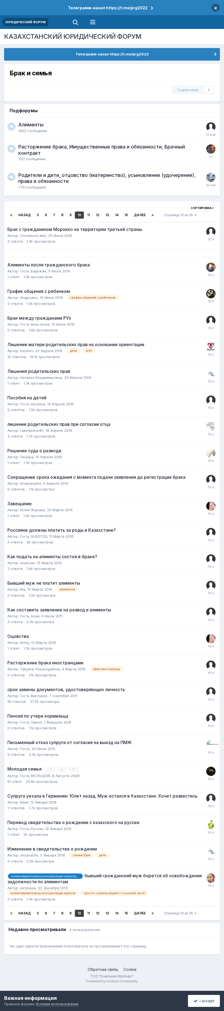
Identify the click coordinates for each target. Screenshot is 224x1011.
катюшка (28, 888)
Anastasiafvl (30, 483)
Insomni (26, 351)
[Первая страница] (11, 215)
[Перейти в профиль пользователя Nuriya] (211, 267)
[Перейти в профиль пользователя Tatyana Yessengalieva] (211, 665)
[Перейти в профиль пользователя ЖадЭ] (211, 878)
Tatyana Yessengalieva (40, 669)
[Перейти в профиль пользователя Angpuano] (211, 293)
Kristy (24, 642)
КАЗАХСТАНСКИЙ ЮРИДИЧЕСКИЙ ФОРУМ (73, 36)
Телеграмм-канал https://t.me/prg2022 (108, 7)
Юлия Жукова (32, 510)
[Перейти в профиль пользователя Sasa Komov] (211, 771)
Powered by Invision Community (112, 981)
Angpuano (29, 297)
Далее (140, 215)
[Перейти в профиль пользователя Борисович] (211, 426)
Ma (22, 589)
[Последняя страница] (153, 215)
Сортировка (201, 208)
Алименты (30, 124)
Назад (24, 215)
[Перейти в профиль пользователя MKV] (211, 177)
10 (79, 215)
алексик (27, 563)
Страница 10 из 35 (179, 215)
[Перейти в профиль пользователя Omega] (211, 453)
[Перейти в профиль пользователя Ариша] (211, 506)
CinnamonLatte (33, 235)
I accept (206, 1000)
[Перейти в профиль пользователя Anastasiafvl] (211, 479)
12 (97, 215)
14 (117, 215)
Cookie (130, 969)
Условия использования (57, 1004)
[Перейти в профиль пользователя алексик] (211, 559)
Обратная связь (103, 969)
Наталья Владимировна (41, 377)
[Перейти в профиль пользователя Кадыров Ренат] (211, 373)
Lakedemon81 (31, 430)
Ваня (24, 802)
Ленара (26, 457)
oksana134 (29, 855)
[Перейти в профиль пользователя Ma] (211, 585)
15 (126, 215)
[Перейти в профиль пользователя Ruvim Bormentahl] (211, 127)
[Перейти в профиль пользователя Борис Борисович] (211, 149)
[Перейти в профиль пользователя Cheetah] (211, 824)
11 (88, 215)
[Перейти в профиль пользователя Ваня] (211, 798)
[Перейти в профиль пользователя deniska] (211, 745)
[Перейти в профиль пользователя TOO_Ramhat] (211, 347)
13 (107, 215)
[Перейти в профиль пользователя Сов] (211, 231)
